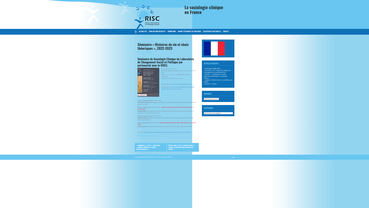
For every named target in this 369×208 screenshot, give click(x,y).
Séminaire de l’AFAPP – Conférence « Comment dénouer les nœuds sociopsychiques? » (148, 147)
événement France (144, 135)
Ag (151, 52)
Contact (226, 31)
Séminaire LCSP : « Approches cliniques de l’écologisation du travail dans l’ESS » (217, 71)
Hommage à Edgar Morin (212, 68)
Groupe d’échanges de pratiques (189, 31)
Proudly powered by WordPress (144, 157)
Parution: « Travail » (211, 84)
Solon (162, 157)
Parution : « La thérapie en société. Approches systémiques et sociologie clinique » (215, 76)
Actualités (143, 31)
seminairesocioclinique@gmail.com (181, 84)
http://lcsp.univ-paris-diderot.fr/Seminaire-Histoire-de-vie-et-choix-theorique (178, 88)
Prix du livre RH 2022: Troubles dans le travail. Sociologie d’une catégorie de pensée (181, 147)
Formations (171, 31)
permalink (154, 135)
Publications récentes (157, 31)
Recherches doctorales (212, 31)
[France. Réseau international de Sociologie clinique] (147, 17)
